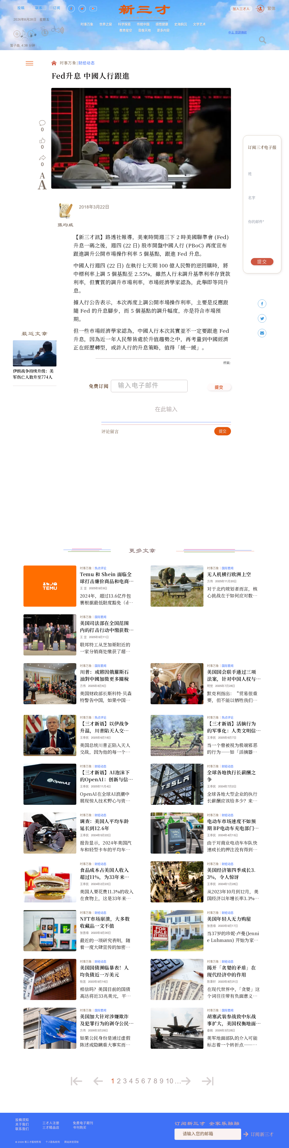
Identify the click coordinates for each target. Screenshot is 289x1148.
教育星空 (125, 30)
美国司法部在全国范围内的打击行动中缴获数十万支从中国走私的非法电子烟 (104, 627)
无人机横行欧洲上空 (229, 574)
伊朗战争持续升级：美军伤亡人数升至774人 (33, 374)
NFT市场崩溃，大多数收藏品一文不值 (105, 922)
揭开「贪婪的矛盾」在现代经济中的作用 (231, 971)
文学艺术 (199, 24)
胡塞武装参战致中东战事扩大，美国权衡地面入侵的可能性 (231, 1020)
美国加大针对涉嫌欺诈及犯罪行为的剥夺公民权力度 (104, 1020)
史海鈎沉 (180, 24)
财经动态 (86, 63)
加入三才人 (241, 9)
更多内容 (163, 30)
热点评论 (100, 568)
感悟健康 (162, 24)
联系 (39, 7)
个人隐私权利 (53, 1142)
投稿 (21, 7)
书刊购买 (79, 1127)
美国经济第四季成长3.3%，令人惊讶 (231, 873)
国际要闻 (227, 568)
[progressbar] (71, 30)
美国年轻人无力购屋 (229, 918)
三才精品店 (50, 1127)
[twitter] (262, 318)
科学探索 (124, 24)
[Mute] (60, 30)
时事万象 (87, 24)
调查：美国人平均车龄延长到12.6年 (104, 824)
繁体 (271, 8)
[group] (45, 39)
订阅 (57, 7)
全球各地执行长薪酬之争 (231, 776)
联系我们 (22, 1128)
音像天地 (144, 30)
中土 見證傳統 (237, 32)
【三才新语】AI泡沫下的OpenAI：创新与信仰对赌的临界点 (106, 776)
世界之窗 (105, 24)
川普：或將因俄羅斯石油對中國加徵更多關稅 (104, 675)
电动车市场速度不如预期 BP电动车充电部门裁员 (233, 825)
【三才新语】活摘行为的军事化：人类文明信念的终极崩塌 (231, 727)
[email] (262, 333)
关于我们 (22, 1124)
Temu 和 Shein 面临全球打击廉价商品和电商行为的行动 (106, 578)
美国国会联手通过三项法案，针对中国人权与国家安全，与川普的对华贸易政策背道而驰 (231, 675)
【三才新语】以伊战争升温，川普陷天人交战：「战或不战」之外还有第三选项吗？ (105, 727)
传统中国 (143, 24)
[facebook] (262, 304)
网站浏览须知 (71, 1142)
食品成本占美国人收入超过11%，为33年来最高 (104, 873)
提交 (219, 388)
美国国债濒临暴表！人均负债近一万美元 (104, 971)
